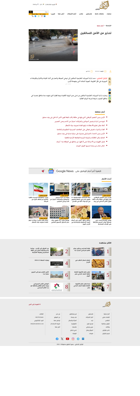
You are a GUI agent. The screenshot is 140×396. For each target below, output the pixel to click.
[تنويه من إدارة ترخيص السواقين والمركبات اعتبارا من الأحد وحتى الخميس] (59, 189)
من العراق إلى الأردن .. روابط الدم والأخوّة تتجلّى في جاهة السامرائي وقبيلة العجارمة (40, 250)
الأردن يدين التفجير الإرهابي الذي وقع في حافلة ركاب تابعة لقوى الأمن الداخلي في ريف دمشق (73, 117)
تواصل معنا (57, 320)
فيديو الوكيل (106, 333)
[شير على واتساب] (110, 98)
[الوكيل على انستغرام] (73, 339)
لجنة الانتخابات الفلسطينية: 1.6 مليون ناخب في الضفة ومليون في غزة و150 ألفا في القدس (80, 199)
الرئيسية (108, 25)
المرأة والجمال (72, 320)
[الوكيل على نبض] (83, 339)
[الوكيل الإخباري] (102, 5)
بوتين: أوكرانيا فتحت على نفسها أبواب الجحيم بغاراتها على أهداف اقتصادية (102, 222)
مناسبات (74, 327)
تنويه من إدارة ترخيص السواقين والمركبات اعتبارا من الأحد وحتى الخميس (80, 121)
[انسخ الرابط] (110, 101)
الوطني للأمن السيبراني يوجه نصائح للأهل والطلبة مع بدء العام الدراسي (40, 286)
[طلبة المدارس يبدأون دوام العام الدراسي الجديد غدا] (98, 251)
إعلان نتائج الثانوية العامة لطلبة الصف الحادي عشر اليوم (82, 274)
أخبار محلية (100, 25)
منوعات (91, 333)
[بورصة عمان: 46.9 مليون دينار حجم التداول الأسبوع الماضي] (59, 212)
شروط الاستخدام (55, 323)
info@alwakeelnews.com (37, 323)
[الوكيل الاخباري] (106, 304)
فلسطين (89, 14)
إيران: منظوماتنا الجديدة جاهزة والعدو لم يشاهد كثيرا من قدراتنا (38, 199)
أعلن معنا (61, 14)
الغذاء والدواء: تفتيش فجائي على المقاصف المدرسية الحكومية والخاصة (81, 129)
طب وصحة (74, 317)
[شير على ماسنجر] (110, 96)
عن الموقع (57, 317)
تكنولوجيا (74, 323)
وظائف (108, 327)
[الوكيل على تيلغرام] (78, 339)
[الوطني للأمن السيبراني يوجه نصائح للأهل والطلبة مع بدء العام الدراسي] (56, 287)
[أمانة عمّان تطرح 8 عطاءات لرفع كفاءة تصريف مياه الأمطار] (38, 212)
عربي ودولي (43, 196)
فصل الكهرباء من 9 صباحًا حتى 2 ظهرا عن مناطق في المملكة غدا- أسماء (80, 141)
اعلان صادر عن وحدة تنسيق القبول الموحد (90, 145)
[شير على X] (110, 93)
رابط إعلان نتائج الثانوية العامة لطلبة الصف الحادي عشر (82, 286)
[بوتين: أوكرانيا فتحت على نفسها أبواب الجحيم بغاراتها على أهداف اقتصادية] (101, 212)
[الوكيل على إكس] (62, 339)
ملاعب (81, 14)
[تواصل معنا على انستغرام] (42, 16)
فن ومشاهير (73, 314)
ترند (92, 320)
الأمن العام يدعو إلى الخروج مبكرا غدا (40, 273)
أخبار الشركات (71, 14)
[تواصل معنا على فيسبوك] (35, 16)
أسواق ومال (89, 330)
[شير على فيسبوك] (110, 90)
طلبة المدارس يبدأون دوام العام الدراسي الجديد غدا (81, 249)
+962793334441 (39, 317)
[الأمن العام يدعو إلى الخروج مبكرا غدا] (56, 275)
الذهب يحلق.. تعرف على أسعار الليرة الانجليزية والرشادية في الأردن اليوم (80, 222)
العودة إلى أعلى (34, 304)
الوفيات (74, 333)
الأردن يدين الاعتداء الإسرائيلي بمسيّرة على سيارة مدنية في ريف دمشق (81, 133)
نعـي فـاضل (73, 330)
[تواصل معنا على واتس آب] (38, 16)
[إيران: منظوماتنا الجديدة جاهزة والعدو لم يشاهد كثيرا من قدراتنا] (38, 189)
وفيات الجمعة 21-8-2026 (42, 260)
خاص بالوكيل (106, 330)
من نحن (58, 314)
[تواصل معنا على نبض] (44, 16)
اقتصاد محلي (85, 218)
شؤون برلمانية (106, 323)
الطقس (107, 320)
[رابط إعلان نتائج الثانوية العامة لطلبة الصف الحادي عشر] (98, 287)
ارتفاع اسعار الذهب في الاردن (82, 261)
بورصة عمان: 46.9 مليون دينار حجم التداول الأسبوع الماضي (60, 221)
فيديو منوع (90, 323)
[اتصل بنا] (32, 16)
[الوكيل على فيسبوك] (57, 339)
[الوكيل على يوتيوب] (67, 339)
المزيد (53, 14)
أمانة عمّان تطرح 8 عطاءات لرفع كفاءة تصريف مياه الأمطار (85, 125)
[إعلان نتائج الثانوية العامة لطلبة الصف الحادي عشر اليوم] (98, 275)
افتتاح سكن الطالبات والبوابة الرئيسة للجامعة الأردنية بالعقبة (85, 137)
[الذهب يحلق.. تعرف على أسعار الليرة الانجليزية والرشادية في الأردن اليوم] (80, 212)
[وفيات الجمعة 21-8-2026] (56, 263)
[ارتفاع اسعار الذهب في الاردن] (98, 263)
